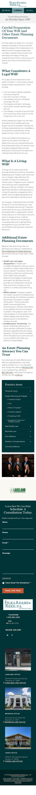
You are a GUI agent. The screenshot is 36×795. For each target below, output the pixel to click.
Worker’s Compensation (15, 442)
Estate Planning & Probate (16, 396)
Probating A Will (14, 416)
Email (5, 543)
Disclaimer (6, 578)
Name (4, 522)
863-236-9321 (7, 372)
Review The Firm (13, 630)
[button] (6, 10)
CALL (31, 10)
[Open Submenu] (30, 391)
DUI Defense (10, 436)
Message (6, 553)
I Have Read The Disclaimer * (17, 583)
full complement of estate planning (16, 251)
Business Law (10, 431)
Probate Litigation (14, 412)
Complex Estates (14, 399)
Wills (10, 403)
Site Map (16, 778)
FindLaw (18, 782)
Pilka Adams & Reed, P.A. (19, 775)
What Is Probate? (14, 408)
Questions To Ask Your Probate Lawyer (16, 421)
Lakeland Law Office (15, 683)
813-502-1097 (27, 367)
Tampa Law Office (14, 761)
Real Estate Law (11, 426)
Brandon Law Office (15, 722)
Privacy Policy (26, 778)
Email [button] (19, 10)
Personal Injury (11, 391)
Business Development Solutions (17, 780)
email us (18, 375)
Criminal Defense (12, 447)
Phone (5, 532)
